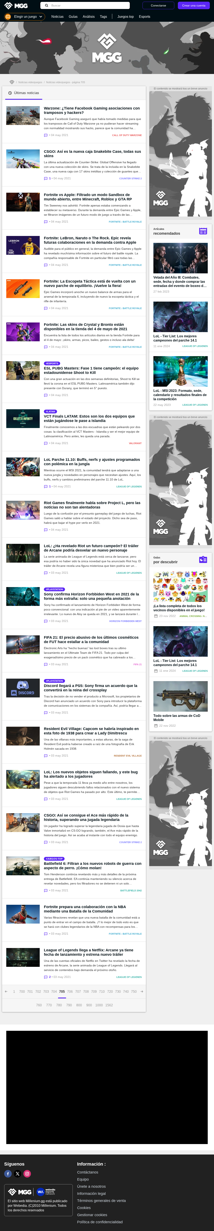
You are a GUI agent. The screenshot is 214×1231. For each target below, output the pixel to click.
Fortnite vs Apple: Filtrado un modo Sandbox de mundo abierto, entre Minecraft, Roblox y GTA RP (88, 197)
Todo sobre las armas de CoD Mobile (176, 718)
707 (78, 991)
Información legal (91, 1193)
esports (52, 363)
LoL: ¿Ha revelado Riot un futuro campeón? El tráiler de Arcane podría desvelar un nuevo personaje (91, 548)
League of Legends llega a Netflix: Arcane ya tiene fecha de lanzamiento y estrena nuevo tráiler (88, 952)
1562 (109, 1005)
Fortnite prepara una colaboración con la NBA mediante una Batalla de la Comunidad (85, 909)
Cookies (84, 1208)
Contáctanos (87, 1172)
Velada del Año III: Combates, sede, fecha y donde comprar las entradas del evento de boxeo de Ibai (179, 282)
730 (118, 991)
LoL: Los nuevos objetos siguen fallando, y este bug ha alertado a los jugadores (91, 774)
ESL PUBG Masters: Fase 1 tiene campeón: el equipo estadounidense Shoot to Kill (91, 370)
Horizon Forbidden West (125, 621)
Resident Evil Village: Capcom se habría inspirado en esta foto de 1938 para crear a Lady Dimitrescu (91, 731)
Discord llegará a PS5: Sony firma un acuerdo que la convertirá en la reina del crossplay (90, 688)
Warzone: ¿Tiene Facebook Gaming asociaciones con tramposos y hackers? (92, 110)
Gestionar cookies (92, 1215)
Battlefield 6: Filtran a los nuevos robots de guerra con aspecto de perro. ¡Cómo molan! (92, 865)
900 (89, 1005)
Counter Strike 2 (130, 178)
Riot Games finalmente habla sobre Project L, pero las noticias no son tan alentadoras (92, 505)
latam (51, 411)
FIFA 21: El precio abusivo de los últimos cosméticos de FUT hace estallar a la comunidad (91, 639)
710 (102, 991)
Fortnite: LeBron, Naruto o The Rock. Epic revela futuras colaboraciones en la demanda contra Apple (90, 240)
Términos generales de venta (101, 1201)
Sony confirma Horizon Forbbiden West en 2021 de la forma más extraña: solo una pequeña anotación (91, 596)
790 (69, 1005)
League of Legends (129, 486)
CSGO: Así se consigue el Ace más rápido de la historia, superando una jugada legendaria (86, 817)
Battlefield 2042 (131, 890)
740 (126, 991)
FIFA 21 (138, 664)
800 (79, 1005)
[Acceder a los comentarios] (46, 135)
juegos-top (54, 859)
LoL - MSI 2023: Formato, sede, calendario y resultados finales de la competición (180, 395)
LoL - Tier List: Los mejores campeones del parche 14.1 (175, 338)
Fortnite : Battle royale (125, 221)
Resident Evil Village (128, 755)
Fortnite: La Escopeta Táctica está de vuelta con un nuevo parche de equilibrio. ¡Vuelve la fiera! (90, 283)
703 (46, 991)
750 (134, 991)
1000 (99, 1005)
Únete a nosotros (91, 1186)
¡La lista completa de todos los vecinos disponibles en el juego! (179, 608)
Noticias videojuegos (30, 82)
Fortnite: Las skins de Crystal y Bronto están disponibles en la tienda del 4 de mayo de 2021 (85, 326)
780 (59, 1005)
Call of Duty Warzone (127, 135)
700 (22, 991)
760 (39, 1005)
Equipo (83, 1179)
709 (94, 991)
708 (86, 991)
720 (110, 991)
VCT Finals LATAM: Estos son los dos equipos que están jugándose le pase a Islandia (89, 418)
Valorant (135, 443)
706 (70, 991)
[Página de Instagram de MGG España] (27, 1173)
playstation (55, 589)
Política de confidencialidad (100, 1222)
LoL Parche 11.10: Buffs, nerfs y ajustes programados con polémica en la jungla (92, 461)
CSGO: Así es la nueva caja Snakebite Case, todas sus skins (92, 153)
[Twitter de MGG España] (17, 1173)
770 (49, 1005)
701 (30, 991)
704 (54, 991)
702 (38, 991)
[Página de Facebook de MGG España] (8, 1173)
